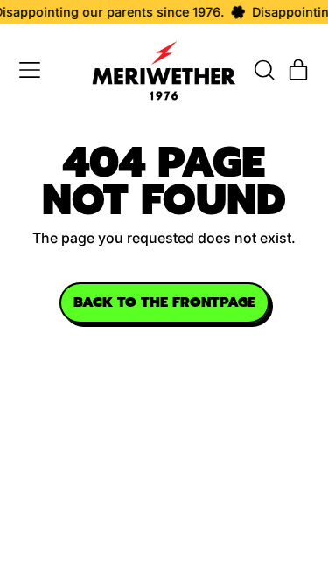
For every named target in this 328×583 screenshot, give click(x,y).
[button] (263, 70)
